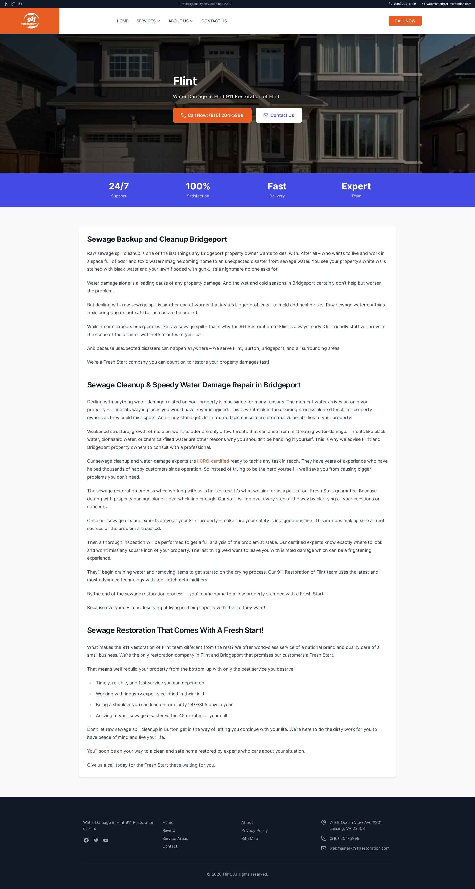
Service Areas (175, 838)
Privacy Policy (254, 830)
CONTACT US (214, 20)
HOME (123, 20)
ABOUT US (178, 20)
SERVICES (146, 20)
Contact (169, 846)
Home (167, 822)
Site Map (249, 838)
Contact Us (282, 115)
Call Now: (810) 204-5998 (216, 115)
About (247, 822)
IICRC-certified (213, 461)
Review (169, 830)
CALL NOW (405, 20)
